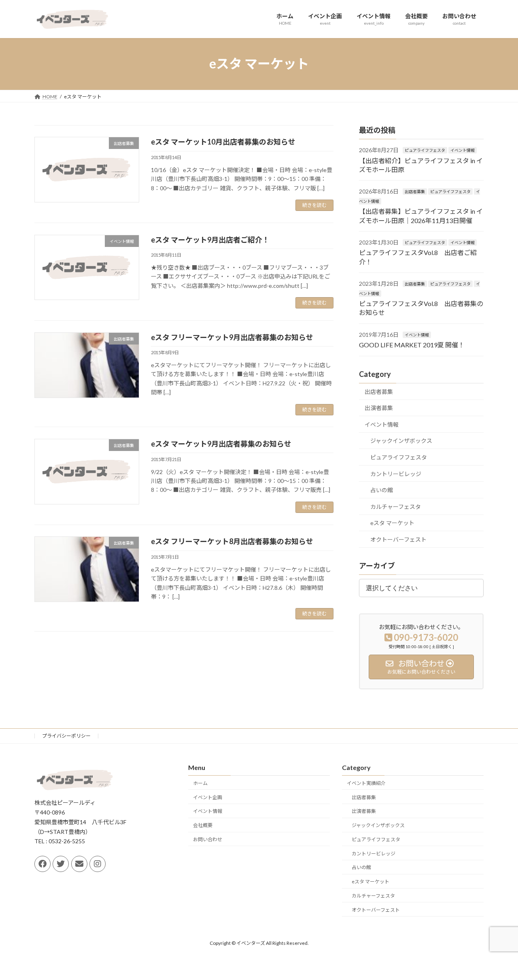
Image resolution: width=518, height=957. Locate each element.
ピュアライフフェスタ (425, 150)
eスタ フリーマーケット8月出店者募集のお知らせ (232, 541)
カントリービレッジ (395, 473)
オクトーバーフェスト (398, 539)
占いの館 (381, 490)
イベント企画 (207, 797)
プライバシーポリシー (66, 736)
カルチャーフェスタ (395, 506)
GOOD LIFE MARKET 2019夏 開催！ (412, 345)
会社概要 (202, 825)
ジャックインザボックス (401, 440)
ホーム (200, 783)
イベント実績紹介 (366, 783)
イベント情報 (462, 150)
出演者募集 (379, 407)
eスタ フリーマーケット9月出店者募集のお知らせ (232, 337)
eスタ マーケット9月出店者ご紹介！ (210, 239)
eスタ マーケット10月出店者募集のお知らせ (223, 141)
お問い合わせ (207, 839)
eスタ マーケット (392, 522)
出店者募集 (415, 191)
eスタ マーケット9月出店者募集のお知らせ (221, 443)
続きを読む (314, 205)
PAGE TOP (498, 920)
